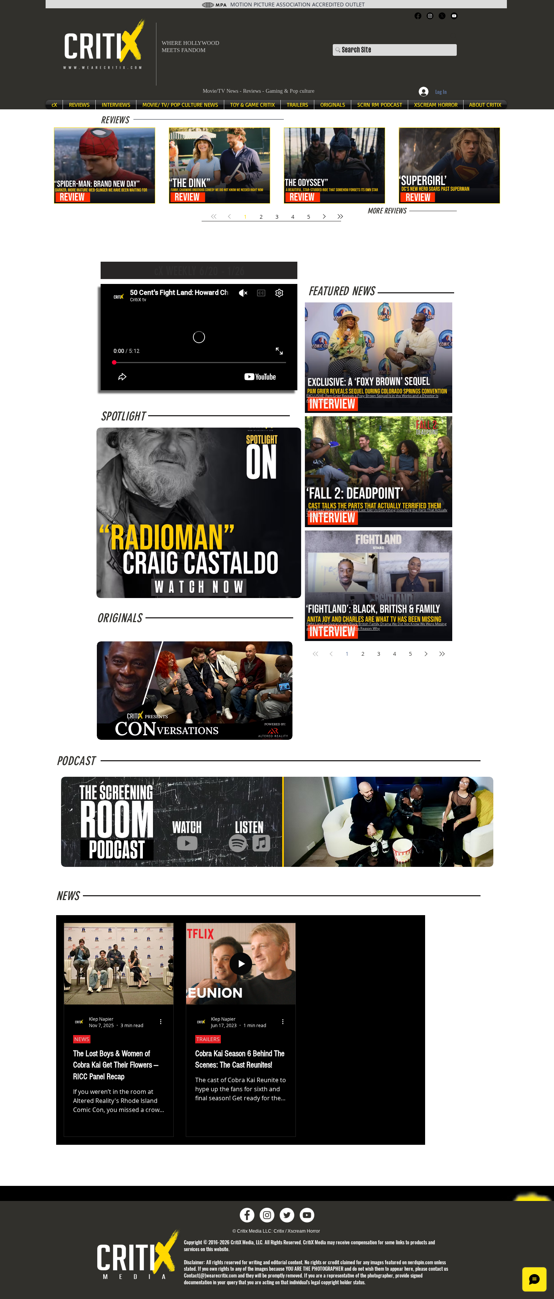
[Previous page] (229, 216)
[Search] (454, 36)
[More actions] (163, 1021)
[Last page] (340, 216)
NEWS (81, 1039)
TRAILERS (208, 1039)
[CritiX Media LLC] (247, 1215)
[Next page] (324, 216)
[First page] (213, 216)
